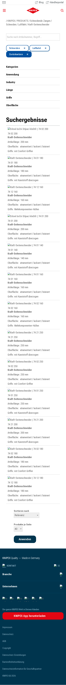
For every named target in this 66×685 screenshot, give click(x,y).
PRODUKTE (22, 20)
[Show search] (61, 10)
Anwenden (57, 37)
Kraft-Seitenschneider (38, 24)
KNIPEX (11, 20)
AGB (4, 641)
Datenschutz (8, 634)
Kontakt (11, 566)
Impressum (7, 627)
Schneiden (11, 24)
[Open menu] (10, 10)
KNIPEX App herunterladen (30, 615)
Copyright (6, 648)
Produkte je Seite (22, 524)
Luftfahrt (22, 24)
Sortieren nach (21, 511)
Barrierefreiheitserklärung (13, 662)
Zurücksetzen (16, 54)
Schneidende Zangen (40, 20)
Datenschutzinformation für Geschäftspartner (22, 669)
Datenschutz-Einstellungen (14, 655)
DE (59, 566)
